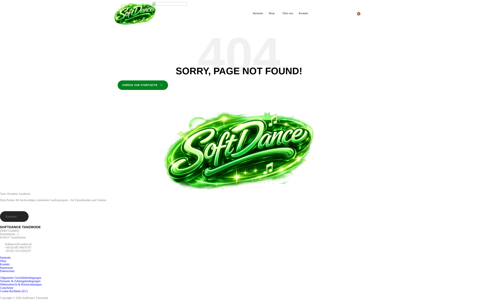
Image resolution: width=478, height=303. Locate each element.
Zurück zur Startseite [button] (140, 85)
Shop (272, 13)
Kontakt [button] (11, 216)
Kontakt (303, 13)
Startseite (258, 13)
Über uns (288, 13)
